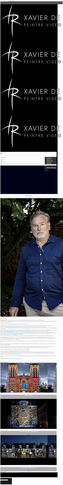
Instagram (13, 358)
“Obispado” (9, 343)
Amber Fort (15, 334)
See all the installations (3, 471)
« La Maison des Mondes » (25, 338)
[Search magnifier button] (1, 153)
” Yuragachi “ (17, 339)
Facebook (16, 358)
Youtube (20, 358)
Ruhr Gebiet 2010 (20, 333)
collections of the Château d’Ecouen (33, 335)
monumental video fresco (10, 332)
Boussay (8, 344)
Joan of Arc (33, 333)
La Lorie (2, 344)
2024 (28, 398)
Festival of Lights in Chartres (12, 326)
